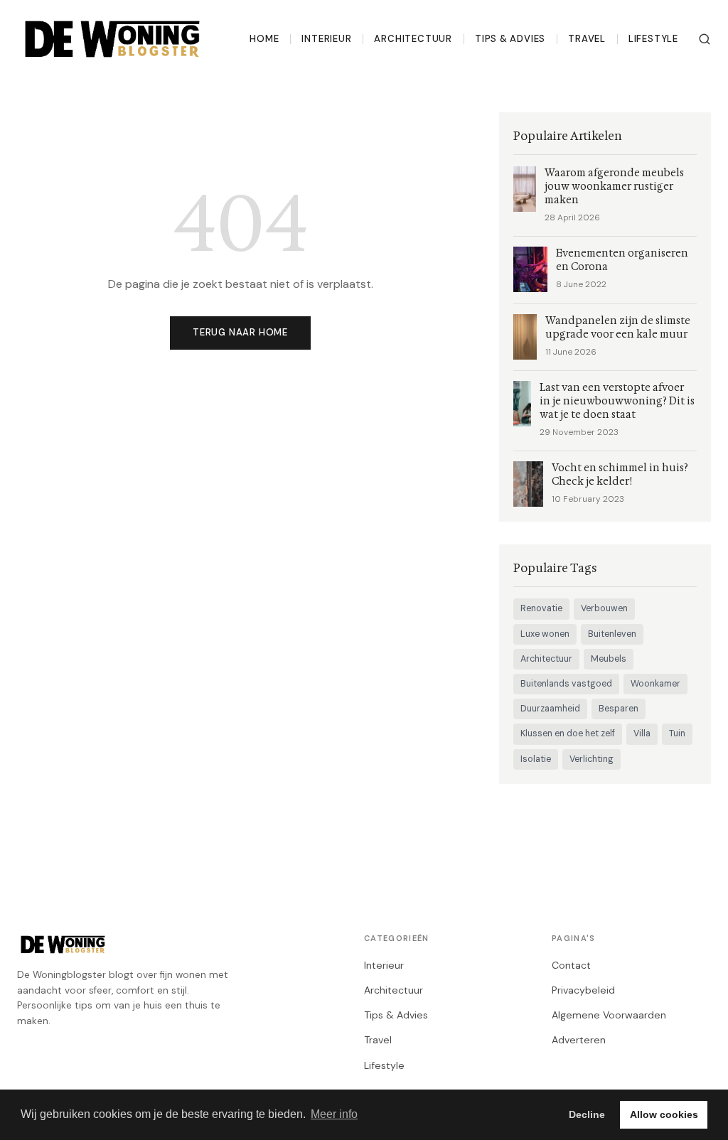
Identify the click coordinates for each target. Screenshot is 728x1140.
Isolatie (535, 759)
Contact (571, 965)
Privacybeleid (583, 990)
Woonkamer (655, 683)
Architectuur (412, 39)
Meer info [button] (334, 1114)
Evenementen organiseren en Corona (622, 260)
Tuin (677, 733)
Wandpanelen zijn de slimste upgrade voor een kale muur (617, 327)
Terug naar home (240, 332)
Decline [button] (587, 1114)
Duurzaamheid (550, 708)
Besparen (618, 708)
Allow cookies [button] (664, 1114)
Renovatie (541, 608)
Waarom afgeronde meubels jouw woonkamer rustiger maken (614, 186)
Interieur (326, 39)
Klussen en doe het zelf (567, 733)
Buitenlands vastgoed (566, 683)
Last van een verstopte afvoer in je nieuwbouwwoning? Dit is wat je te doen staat (617, 401)
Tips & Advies (510, 39)
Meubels (608, 659)
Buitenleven (612, 634)
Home (264, 39)
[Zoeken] (704, 39)
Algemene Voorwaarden (609, 1015)
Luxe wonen (544, 634)
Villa (642, 733)
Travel (587, 39)
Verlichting (591, 759)
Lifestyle (653, 39)
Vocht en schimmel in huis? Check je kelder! (620, 474)
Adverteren (579, 1039)
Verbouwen (604, 608)
